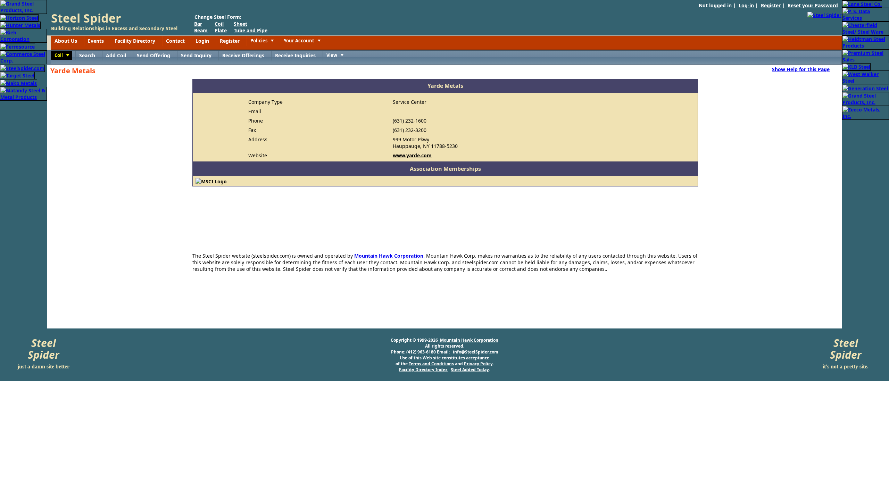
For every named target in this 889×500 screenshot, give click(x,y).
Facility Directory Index (423, 370)
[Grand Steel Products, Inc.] (23, 6)
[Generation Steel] (865, 87)
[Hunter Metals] (20, 25)
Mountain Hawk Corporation (388, 255)
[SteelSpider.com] (22, 67)
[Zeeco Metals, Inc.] (865, 112)
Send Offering (153, 55)
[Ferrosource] (17, 46)
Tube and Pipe (250, 30)
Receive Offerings (243, 55)
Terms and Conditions (431, 364)
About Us (66, 41)
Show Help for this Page (801, 69)
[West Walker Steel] (865, 77)
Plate (221, 30)
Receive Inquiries (295, 55)
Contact (175, 41)
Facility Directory (135, 41)
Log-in (746, 5)
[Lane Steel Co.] (862, 3)
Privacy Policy (478, 364)
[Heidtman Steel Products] (865, 42)
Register (771, 5)
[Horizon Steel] (19, 17)
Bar (198, 23)
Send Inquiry (196, 55)
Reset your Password (813, 5)
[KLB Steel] (856, 66)
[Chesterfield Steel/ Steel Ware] (865, 28)
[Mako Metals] (18, 82)
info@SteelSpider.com (475, 352)
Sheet (240, 23)
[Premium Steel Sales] (865, 55)
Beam (201, 30)
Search (87, 55)
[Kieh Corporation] (23, 35)
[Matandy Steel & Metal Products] (23, 93)
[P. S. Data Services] (865, 14)
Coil (219, 23)
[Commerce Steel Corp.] (23, 56)
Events (96, 41)
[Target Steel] (17, 75)
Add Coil (116, 55)
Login (202, 41)
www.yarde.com (412, 155)
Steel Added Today (470, 370)
